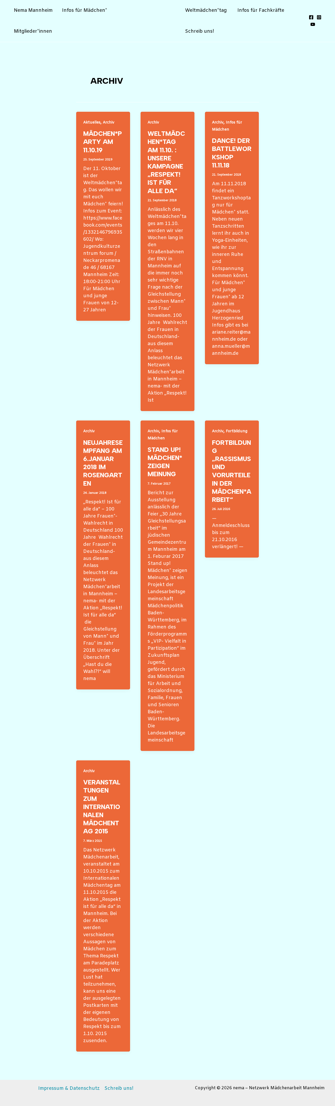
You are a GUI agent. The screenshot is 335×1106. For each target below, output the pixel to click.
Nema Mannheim (33, 10)
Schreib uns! (199, 31)
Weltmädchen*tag (206, 10)
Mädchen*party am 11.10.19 (102, 142)
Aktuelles (91, 122)
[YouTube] (312, 24)
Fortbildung (236, 431)
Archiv (108, 122)
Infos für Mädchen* (84, 10)
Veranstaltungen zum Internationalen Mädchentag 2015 (101, 806)
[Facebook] (311, 17)
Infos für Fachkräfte (260, 10)
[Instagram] (319, 17)
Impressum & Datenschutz (69, 1088)
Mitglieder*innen (33, 31)
